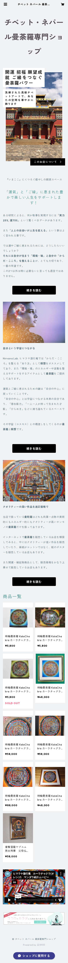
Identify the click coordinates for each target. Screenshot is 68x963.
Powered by (30, 944)
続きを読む (34, 290)
